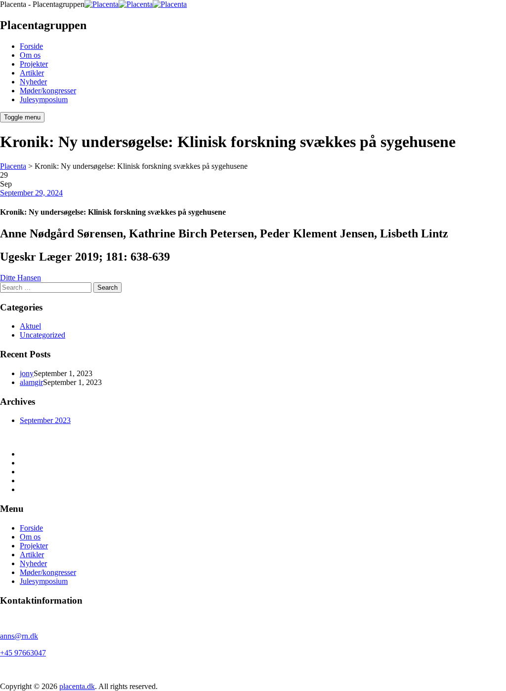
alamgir (31, 382)
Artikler (32, 73)
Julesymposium (44, 99)
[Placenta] (135, 4)
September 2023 (45, 420)
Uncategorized (42, 335)
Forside (31, 46)
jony (27, 373)
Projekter (34, 64)
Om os (30, 55)
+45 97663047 (23, 653)
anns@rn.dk (19, 636)
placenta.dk (77, 686)
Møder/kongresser (48, 90)
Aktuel (30, 326)
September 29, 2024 (31, 193)
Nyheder (33, 81)
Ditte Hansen (20, 277)
